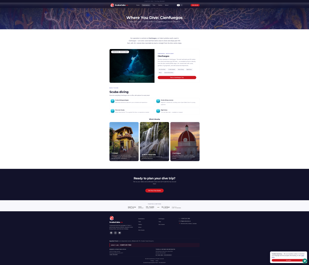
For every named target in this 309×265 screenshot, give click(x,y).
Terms (157, 260)
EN (178, 5)
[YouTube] (119, 233)
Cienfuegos (161, 218)
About (166, 5)
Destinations (146, 5)
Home (138, 5)
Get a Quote (195, 5)
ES (181, 5)
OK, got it (288, 260)
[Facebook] (111, 233)
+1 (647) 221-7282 (185, 218)
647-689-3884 (159, 255)
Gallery (160, 5)
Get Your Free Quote (154, 190)
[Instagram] (115, 233)
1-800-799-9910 (113, 254)
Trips (153, 5)
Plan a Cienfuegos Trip (177, 77)
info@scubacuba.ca (185, 221)
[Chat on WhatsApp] (305, 261)
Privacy (152, 260)
